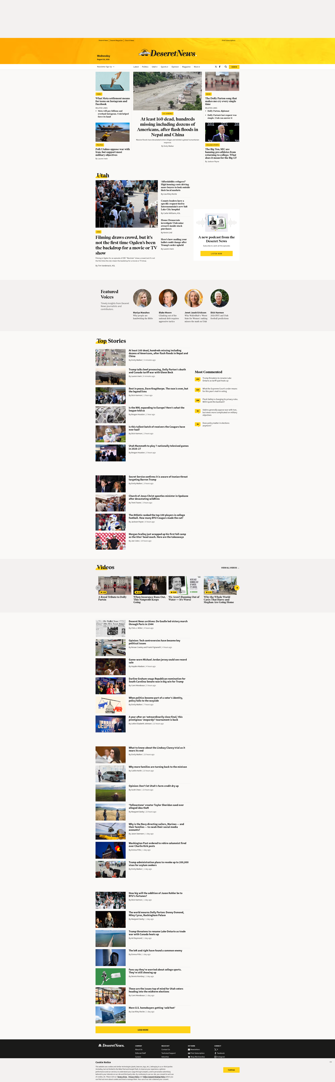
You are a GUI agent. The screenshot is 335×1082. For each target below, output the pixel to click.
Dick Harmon (217, 312)
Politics (100, 145)
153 (197, 379)
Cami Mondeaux (138, 685)
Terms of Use (122, 1077)
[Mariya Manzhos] (142, 298)
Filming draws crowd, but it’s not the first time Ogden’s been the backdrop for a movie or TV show (126, 245)
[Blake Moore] (168, 298)
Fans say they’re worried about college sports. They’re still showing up (155, 971)
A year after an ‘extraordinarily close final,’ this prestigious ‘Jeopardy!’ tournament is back (156, 718)
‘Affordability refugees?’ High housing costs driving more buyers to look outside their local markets (175, 186)
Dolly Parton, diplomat (218, 111)
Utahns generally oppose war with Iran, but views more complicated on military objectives (220, 412)
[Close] (331, 1062)
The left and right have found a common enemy (155, 950)
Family (99, 94)
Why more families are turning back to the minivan (158, 767)
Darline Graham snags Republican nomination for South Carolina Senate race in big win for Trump (157, 680)
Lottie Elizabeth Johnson (141, 723)
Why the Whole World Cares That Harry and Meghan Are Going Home (219, 600)
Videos (105, 567)
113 (197, 390)
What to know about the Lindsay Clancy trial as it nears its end (157, 749)
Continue (231, 1070)
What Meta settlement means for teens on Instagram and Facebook (113, 101)
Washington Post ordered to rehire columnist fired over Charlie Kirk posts (157, 844)
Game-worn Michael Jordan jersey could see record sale (158, 661)
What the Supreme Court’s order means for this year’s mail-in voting (220, 390)
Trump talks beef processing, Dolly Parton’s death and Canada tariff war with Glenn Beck (157, 371)
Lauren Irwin (103, 158)
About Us (138, 1050)
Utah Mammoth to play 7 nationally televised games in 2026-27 (159, 447)
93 (198, 411)
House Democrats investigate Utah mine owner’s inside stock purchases (172, 224)
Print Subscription (198, 1053)
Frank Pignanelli (154, 647)
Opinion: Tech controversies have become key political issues (154, 642)
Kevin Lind (167, 232)
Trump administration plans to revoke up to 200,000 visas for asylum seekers (159, 864)
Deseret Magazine (116, 40)
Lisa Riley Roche (170, 194)
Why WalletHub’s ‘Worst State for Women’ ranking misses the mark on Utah (196, 318)
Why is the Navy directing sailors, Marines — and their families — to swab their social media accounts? (156, 827)
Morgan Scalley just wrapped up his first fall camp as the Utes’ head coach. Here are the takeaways (157, 535)
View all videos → (230, 567)
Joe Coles (135, 541)
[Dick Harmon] (220, 298)
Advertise (165, 1057)
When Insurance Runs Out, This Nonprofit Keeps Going (149, 600)
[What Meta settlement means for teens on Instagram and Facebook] (113, 81)
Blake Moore (165, 312)
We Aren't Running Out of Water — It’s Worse (184, 598)
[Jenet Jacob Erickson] (194, 298)
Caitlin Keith (136, 770)
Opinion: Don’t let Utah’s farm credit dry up (154, 786)
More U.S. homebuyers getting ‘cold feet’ (152, 1008)
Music (208, 94)
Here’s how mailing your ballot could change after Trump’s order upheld (174, 242)
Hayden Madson (137, 666)
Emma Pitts (136, 850)
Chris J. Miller (136, 628)
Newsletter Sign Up (104, 67)
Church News (129, 40)
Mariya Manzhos (141, 312)
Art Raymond (136, 938)
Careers (138, 1057)
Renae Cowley (137, 647)
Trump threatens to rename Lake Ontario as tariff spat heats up (217, 379)
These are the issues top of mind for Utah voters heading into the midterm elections (156, 990)
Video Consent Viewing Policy (154, 1077)
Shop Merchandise (198, 1057)
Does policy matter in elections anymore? (216, 424)
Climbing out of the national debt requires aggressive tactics (169, 318)
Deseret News (103, 40)
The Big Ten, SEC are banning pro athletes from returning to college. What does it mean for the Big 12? (221, 154)
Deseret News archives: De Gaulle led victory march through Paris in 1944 (158, 623)
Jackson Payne (213, 161)
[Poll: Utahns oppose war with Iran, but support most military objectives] (113, 132)
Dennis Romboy (137, 976)
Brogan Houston (138, 414)
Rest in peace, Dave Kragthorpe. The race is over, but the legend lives (158, 390)
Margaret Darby (137, 811)
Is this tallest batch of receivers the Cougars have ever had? (157, 428)
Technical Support (168, 1053)
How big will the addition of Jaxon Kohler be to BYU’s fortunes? (155, 894)
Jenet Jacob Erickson (195, 312)
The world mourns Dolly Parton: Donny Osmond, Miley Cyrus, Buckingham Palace (156, 914)
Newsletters (195, 1050)
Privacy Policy (134, 1077)
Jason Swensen (137, 833)
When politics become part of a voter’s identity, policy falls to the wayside (156, 699)
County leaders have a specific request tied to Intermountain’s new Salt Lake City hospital (174, 205)
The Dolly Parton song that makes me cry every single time (221, 101)
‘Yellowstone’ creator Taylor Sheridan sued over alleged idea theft (156, 806)
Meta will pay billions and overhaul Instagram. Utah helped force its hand (113, 114)
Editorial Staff (140, 1053)
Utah (103, 175)
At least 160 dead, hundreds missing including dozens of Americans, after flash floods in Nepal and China (167, 126)
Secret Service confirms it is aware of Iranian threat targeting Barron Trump (158, 478)
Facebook (221, 1053)
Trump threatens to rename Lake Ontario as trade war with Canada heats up (157, 933)
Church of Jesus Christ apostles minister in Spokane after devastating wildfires (158, 497)
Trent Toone (136, 502)
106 (197, 400)
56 (198, 424)
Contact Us (165, 1050)
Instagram (221, 1057)
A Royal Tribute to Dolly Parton (112, 598)
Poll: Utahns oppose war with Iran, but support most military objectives (113, 152)
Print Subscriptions (228, 40)
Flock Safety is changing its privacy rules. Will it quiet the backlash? (220, 400)
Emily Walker (169, 146)
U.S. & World (167, 113)
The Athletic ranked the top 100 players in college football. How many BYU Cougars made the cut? (157, 516)
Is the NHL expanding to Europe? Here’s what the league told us (156, 409)
